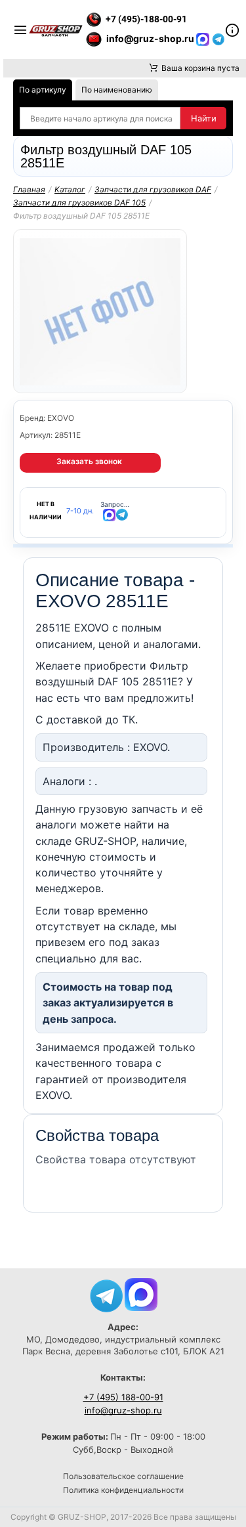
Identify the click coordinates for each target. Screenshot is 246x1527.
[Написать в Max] (141, 1293)
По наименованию (116, 90)
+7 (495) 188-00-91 (123, 1397)
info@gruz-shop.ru (123, 1410)
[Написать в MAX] (204, 38)
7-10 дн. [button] (80, 511)
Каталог (69, 189)
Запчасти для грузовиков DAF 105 (79, 202)
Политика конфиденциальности (123, 1490)
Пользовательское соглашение (123, 1476)
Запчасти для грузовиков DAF (152, 189)
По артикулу (42, 90)
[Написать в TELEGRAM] (218, 38)
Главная (29, 189)
